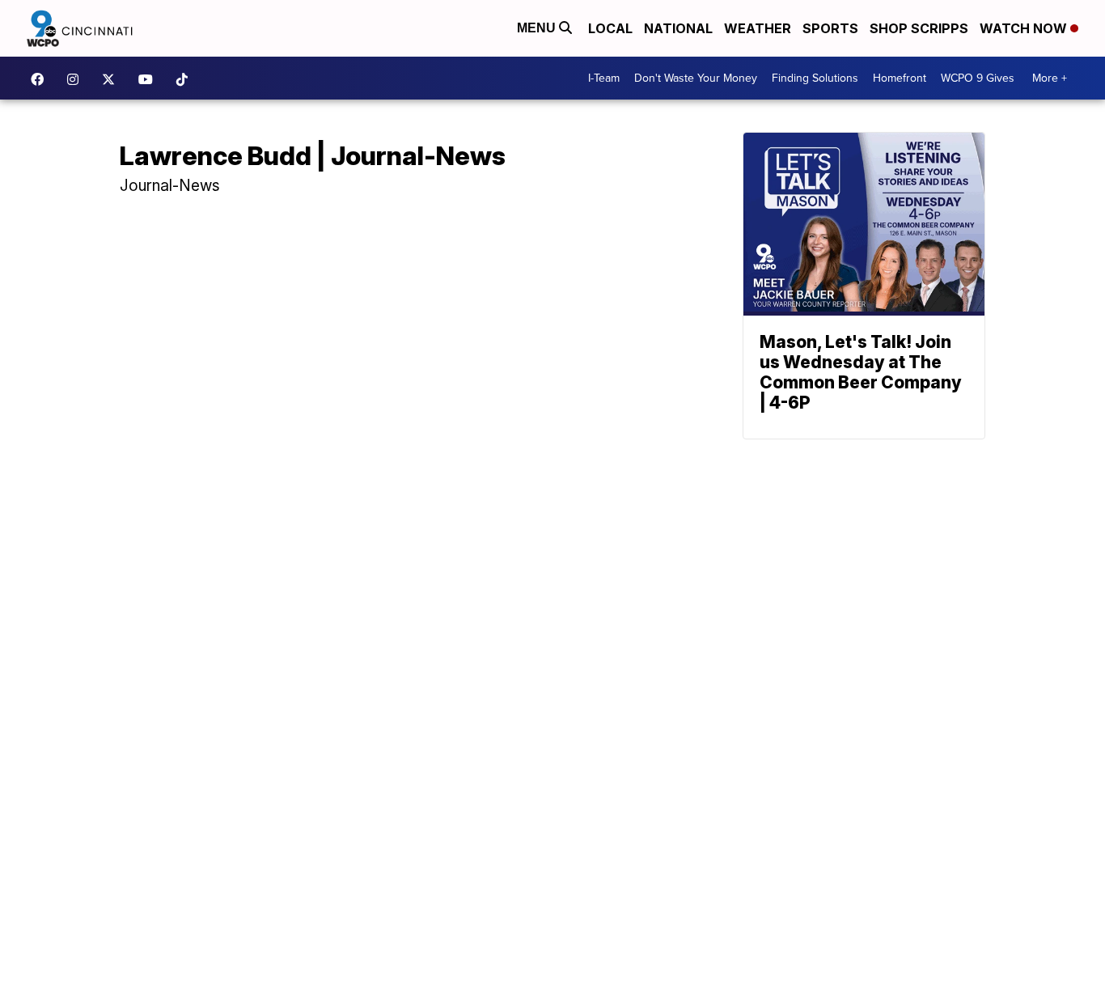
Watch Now (1025, 28)
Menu (538, 28)
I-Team (604, 78)
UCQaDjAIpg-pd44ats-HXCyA (149, 79)
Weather (757, 28)
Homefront (899, 78)
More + (1049, 78)
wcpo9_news (77, 79)
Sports (830, 28)
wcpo (112, 79)
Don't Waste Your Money (695, 78)
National (678, 28)
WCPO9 (41, 79)
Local (610, 28)
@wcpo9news (186, 79)
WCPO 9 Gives (977, 78)
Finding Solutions (815, 78)
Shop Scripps (919, 28)
